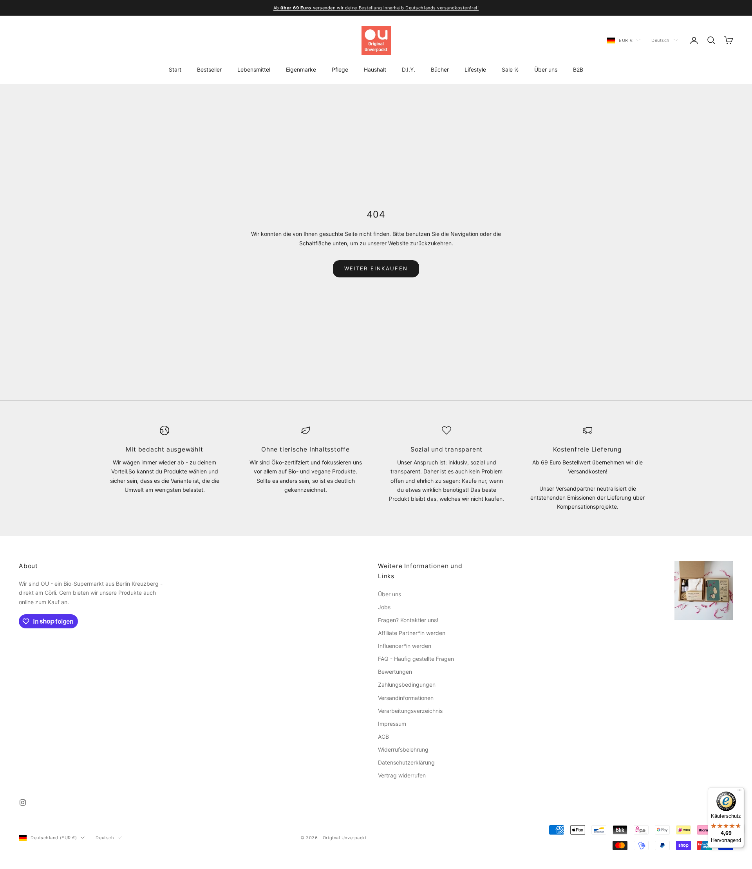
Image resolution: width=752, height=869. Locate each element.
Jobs (384, 607)
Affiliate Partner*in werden (411, 633)
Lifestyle (475, 69)
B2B (578, 69)
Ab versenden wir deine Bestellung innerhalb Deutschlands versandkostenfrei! (376, 8)
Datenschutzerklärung (406, 762)
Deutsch (660, 40)
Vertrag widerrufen (402, 775)
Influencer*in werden (404, 645)
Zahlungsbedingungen (407, 684)
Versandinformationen (406, 697)
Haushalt (375, 69)
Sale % (510, 69)
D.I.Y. (408, 69)
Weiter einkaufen (376, 268)
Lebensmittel (253, 69)
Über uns (545, 69)
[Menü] (739, 792)
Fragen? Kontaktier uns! (408, 620)
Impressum (392, 723)
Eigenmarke (301, 69)
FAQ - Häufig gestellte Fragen (416, 658)
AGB (383, 736)
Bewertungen (395, 671)
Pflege (340, 69)
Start (175, 69)
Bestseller (209, 69)
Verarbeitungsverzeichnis (410, 710)
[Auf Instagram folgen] (23, 802)
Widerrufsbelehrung (403, 749)
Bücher (440, 69)
